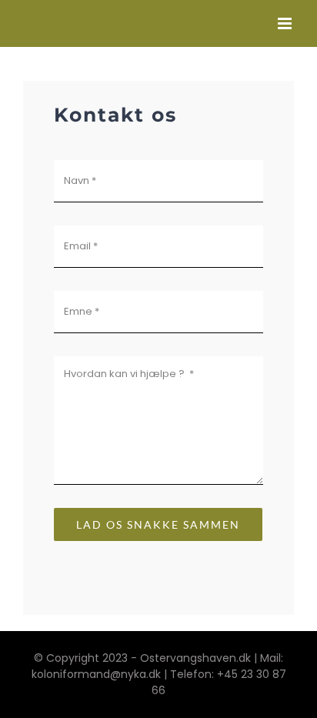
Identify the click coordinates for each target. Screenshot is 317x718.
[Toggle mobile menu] (286, 23)
